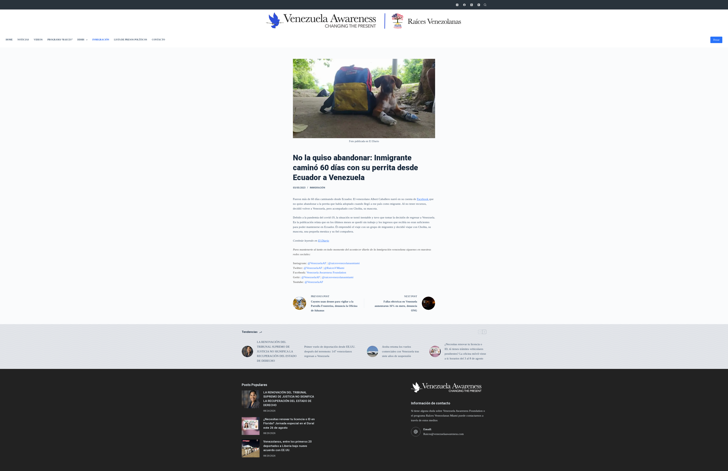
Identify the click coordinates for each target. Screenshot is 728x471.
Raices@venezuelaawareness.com (443, 434)
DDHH (80, 39)
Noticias (23, 39)
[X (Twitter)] (471, 5)
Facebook (423, 199)
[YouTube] (479, 5)
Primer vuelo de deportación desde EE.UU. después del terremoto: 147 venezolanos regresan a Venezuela (329, 351)
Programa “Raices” (60, 39)
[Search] (485, 5)
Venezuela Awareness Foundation (326, 272)
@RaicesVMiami (334, 267)
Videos (38, 39)
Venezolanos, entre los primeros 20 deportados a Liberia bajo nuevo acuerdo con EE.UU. (287, 446)
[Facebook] (464, 5)
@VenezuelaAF (317, 263)
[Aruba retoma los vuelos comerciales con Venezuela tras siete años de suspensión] (372, 351)
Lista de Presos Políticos (130, 39)
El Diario (323, 240)
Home (9, 39)
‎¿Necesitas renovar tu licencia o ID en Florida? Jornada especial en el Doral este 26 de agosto (289, 423)
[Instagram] (457, 5)
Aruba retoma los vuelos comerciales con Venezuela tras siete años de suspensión (400, 351)
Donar (716, 39)
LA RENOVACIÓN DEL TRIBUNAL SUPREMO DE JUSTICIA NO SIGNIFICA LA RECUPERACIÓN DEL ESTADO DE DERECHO (277, 351)
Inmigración (100, 39)
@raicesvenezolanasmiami (344, 263)
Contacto (158, 39)
